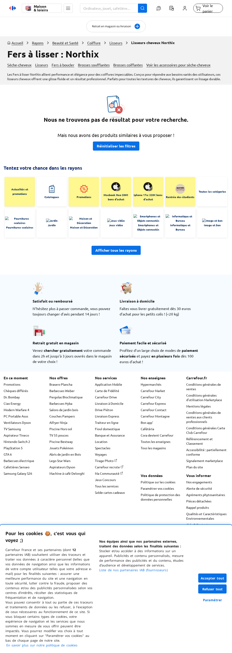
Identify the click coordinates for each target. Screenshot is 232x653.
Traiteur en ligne (106, 422)
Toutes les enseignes (155, 441)
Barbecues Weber (62, 391)
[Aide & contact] (158, 8)
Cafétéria (147, 429)
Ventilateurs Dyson (17, 422)
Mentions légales (198, 406)
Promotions (84, 197)
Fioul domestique (107, 429)
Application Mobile (108, 384)
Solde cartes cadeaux (110, 492)
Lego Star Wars (59, 461)
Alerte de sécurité (199, 488)
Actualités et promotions (19, 191)
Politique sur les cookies (158, 482)
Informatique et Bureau (180, 227)
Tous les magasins (153, 448)
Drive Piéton (104, 410)
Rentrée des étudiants (180, 197)
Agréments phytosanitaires (205, 495)
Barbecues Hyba (60, 403)
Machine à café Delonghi (67, 473)
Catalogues (51, 197)
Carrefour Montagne (155, 416)
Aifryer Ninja (58, 422)
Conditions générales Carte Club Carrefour (205, 430)
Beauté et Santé (65, 42)
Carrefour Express (153, 403)
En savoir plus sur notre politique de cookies (41, 645)
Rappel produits (197, 507)
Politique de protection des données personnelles (160, 497)
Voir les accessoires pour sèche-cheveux (178, 64)
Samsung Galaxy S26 (18, 473)
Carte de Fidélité (107, 391)
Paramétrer (212, 600)
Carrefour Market (153, 391)
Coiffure (94, 42)
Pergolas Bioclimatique (66, 397)
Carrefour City (151, 397)
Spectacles (102, 448)
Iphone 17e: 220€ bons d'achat (148, 197)
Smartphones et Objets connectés (148, 227)
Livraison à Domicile (109, 403)
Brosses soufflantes (94, 64)
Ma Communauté (107, 473)
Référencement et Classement (199, 441)
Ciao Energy (12, 403)
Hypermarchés (151, 384)
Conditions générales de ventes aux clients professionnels (203, 417)
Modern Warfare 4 (16, 410)
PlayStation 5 (13, 448)
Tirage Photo (104, 461)
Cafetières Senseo (16, 467)
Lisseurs (115, 42)
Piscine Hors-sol (60, 429)
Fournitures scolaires (19, 227)
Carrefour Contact (154, 410)
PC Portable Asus (16, 416)
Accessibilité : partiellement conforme (206, 452)
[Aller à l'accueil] (12, 8)
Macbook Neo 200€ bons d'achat (116, 197)
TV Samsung (12, 429)
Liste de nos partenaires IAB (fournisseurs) (133, 570)
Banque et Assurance (110, 435)
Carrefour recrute (108, 467)
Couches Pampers (62, 416)
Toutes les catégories (212, 191)
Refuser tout (212, 589)
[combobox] (113, 8)
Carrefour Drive (106, 397)
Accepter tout (212, 578)
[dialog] (116, 589)
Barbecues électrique (19, 461)
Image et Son (212, 225)
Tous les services (106, 486)
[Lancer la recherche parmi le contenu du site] (142, 8)
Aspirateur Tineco (16, 435)
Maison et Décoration (84, 227)
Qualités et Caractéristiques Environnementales (206, 516)
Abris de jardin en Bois (65, 454)
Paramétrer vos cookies (157, 488)
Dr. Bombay (12, 397)
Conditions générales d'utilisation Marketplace (204, 397)
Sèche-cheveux (19, 64)
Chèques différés (16, 391)
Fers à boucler (63, 64)
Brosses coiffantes (128, 64)
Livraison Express (107, 416)
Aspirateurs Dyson (62, 467)
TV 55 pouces (58, 435)
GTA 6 (8, 454)
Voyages (101, 454)
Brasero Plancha (60, 384)
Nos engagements (199, 482)
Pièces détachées (198, 501)
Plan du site (194, 467)
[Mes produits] (171, 8)
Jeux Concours (105, 480)
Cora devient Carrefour (157, 435)
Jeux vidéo (116, 225)
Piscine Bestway (61, 441)
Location (101, 441)
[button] (68, 8)
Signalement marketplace (204, 461)
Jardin (52, 225)
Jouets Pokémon (61, 448)
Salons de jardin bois (63, 410)
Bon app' (147, 422)
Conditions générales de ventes (203, 386)
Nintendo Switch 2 (17, 441)
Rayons (38, 42)
